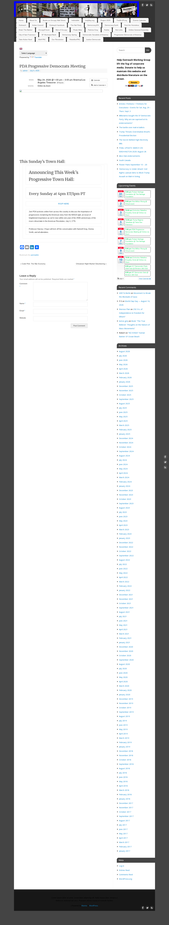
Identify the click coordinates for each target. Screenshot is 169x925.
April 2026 (123, 368)
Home (21, 20)
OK (147, 50)
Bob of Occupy (61, 30)
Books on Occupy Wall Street (54, 20)
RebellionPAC (75, 39)
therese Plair (124, 309)
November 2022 (126, 547)
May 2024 (123, 468)
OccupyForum (44, 30)
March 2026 (124, 373)
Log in (121, 866)
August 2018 (124, 768)
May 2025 (123, 416)
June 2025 (123, 412)
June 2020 (123, 673)
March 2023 (124, 529)
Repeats (61, 83)
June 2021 (123, 620)
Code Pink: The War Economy (32, 264)
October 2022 (125, 551)
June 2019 (123, 725)
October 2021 (125, 603)
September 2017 (126, 816)
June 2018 (123, 777)
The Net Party (76, 25)
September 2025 (126, 399)
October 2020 (125, 655)
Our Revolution (57, 39)
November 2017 (126, 807)
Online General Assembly (138, 30)
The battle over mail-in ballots (132, 127)
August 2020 (124, 664)
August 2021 (124, 612)
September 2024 (126, 451)
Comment (23, 285)
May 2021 (123, 625)
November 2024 (126, 442)
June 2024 (123, 464)
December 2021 (126, 594)
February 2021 (125, 638)
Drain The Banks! (25, 30)
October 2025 (125, 395)
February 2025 (125, 429)
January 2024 (124, 486)
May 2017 (123, 833)
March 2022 (124, 581)
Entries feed (124, 870)
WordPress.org (125, 879)
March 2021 (124, 633)
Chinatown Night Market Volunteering (91, 264)
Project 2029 (105, 20)
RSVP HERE (63, 204)
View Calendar (144, 279)
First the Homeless (131, 25)
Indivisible (75, 20)
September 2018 (126, 764)
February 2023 (125, 534)
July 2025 (123, 408)
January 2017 (124, 851)
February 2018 (125, 794)
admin (25, 71)
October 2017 (125, 812)
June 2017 (123, 829)
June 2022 (123, 568)
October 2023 (125, 499)
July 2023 (123, 512)
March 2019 (124, 738)
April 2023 (123, 525)
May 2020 (123, 677)
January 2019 (124, 746)
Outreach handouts (56, 25)
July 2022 (123, 564)
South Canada (125, 160)
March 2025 (124, 425)
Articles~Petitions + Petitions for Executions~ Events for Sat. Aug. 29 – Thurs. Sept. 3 (135, 107)
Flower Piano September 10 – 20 (133, 164)
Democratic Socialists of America (95, 35)
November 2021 (126, 599)
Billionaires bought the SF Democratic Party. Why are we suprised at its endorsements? (135, 119)
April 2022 (123, 577)
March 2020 (124, 686)
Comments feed (126, 874)
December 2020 (126, 647)
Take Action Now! (25, 39)
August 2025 (124, 403)
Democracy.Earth (111, 25)
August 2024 (124, 455)
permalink (35, 255)
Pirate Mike (77, 30)
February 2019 (125, 742)
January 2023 (124, 538)
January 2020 (124, 694)
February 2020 (125, 690)
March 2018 (124, 790)
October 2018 (125, 759)
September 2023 (126, 503)
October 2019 (125, 707)
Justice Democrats (93, 39)
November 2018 (126, 755)
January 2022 (124, 590)
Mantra (84, 906)
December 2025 (126, 386)
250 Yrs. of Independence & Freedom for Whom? (131, 313)
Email (22, 311)
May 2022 (123, 573)
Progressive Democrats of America (127, 35)
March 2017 (124, 842)
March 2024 (124, 477)
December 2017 (126, 803)
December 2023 (126, 490)
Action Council (37, 25)
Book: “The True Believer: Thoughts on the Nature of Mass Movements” (134, 325)
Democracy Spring (69, 35)
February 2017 (125, 846)
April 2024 (123, 473)
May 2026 (123, 364)
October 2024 (125, 447)
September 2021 (126, 607)
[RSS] (151, 5)
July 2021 (123, 616)
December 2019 (126, 699)
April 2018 (123, 786)
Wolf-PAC (42, 39)
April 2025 (123, 421)
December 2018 (126, 751)
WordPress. (93, 906)
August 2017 (124, 820)
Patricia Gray (93, 30)
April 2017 (123, 838)
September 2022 (126, 555)
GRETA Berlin (124, 293)
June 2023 (123, 516)
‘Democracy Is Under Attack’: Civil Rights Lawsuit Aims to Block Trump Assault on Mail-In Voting (134, 173)
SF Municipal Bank (49, 35)
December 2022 (126, 542)
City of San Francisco (27, 35)
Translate (38, 57)
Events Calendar (139, 20)
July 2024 (123, 460)
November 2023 (126, 494)
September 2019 (126, 712)
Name (22, 303)
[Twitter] (147, 5)
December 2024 (126, 438)
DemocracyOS (93, 25)
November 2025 (126, 390)
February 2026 (125, 377)
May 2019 (123, 729)
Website (23, 318)
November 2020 (126, 651)
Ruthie (106, 30)
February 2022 (125, 586)
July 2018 (123, 772)
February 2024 (125, 481)
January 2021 (124, 642)
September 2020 (126, 660)
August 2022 (124, 560)
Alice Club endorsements (129, 156)
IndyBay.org (89, 20)
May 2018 (123, 781)
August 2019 (124, 716)
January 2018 (124, 799)
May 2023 (123, 521)
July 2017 (123, 825)
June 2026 (123, 360)
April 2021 (123, 629)
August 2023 (124, 507)
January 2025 (124, 434)
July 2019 (123, 720)
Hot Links (119, 30)
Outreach (22, 25)
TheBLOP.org (121, 20)
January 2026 (124, 382)
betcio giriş (123, 321)
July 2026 (123, 355)
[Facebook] (143, 5)
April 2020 (123, 681)
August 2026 (124, 351)
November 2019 (126, 703)
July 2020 (123, 668)
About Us (33, 20)
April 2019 (123, 733)
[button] (98, 85)
